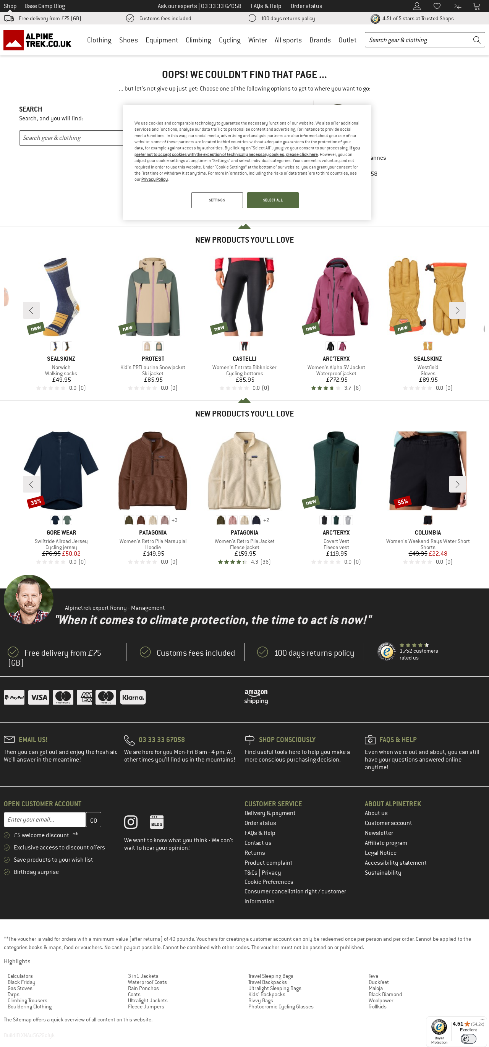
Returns (254, 853)
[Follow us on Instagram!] (136, 824)
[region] (247, 162)
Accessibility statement (396, 863)
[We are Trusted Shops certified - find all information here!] (387, 651)
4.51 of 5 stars (417, 18)
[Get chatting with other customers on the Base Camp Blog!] (162, 824)
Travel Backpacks (267, 982)
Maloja (376, 988)
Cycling (230, 40)
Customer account (388, 823)
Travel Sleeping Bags (270, 975)
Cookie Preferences (268, 882)
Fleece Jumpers (146, 1006)
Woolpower (381, 1000)
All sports (288, 40)
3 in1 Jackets (143, 975)
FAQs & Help (259, 833)
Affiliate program (386, 843)
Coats (134, 994)
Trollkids (378, 1006)
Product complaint (268, 863)
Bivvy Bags (260, 1000)
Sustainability (383, 873)
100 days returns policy (288, 18)
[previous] (31, 310)
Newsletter (379, 833)
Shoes (128, 40)
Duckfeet (379, 982)
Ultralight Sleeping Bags (274, 988)
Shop (10, 6)
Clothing (99, 40)
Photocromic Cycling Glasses (281, 1006)
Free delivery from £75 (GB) (50, 18)
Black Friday (22, 982)
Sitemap (22, 1019)
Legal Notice (381, 853)
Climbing (198, 40)
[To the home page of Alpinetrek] (41, 40)
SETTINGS (217, 200)
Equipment (162, 40)
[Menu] (482, 1021)
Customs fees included (165, 18)
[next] (457, 310)
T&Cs (251, 873)
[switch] (468, 1039)
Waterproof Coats (147, 982)
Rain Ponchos (143, 988)
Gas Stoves (20, 988)
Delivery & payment (270, 813)
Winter (257, 40)
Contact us (258, 843)
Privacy (271, 873)
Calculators (20, 975)
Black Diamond (385, 994)
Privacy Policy (154, 179)
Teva (373, 975)
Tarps (13, 994)
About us (376, 813)
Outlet (347, 40)
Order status (260, 823)
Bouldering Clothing (30, 1006)
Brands (320, 40)
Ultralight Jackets (148, 1000)
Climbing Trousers (27, 1000)
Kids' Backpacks (266, 994)
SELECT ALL (273, 200)
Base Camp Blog (44, 6)
